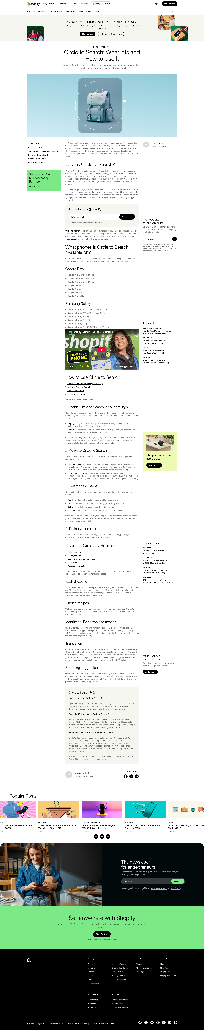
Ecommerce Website (120, 1007)
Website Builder (118, 1003)
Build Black (92, 1003)
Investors (91, 968)
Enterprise (84, 4)
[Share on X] (131, 776)
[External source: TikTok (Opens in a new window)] (164, 1022)
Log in (156, 4)
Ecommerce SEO (55, 11)
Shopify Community (120, 979)
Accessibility (93, 1007)
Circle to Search (72, 231)
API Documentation (144, 968)
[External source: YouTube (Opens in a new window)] (152, 1022)
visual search (71, 239)
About (90, 964)
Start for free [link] (127, 217)
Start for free (169, 4)
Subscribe (178, 881)
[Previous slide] (96, 836)
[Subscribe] (174, 239)
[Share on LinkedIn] (137, 776)
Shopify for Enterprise (168, 975)
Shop (162, 964)
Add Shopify (150, 672)
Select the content (75, 391)
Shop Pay (164, 968)
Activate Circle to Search (78, 387)
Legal (90, 979)
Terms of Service (56, 1024)
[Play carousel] (102, 836)
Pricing (74, 4)
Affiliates (91, 975)
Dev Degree (140, 972)
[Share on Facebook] (126, 776)
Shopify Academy (119, 975)
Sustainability (93, 1000)
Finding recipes (74, 555)
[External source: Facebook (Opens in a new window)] (140, 1022)
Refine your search (76, 394)
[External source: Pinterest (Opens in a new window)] (175, 1022)
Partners (91, 972)
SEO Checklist (70, 11)
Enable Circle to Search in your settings (85, 383)
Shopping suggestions (77, 566)
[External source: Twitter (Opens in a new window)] (146, 1022)
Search (172, 11)
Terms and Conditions (159, 889)
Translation (72, 562)
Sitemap (86, 1024)
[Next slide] (108, 836)
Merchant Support (119, 964)
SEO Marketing (39, 11)
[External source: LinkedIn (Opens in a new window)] (169, 1022)
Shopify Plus (165, 972)
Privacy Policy (163, 250)
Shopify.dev (140, 964)
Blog (28, 11)
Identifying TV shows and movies (82, 559)
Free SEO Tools (85, 11)
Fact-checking (74, 552)
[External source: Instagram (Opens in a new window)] (158, 1022)
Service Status (93, 983)
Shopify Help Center (120, 968)
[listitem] (102, 816)
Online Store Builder (120, 1000)
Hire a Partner (117, 972)
